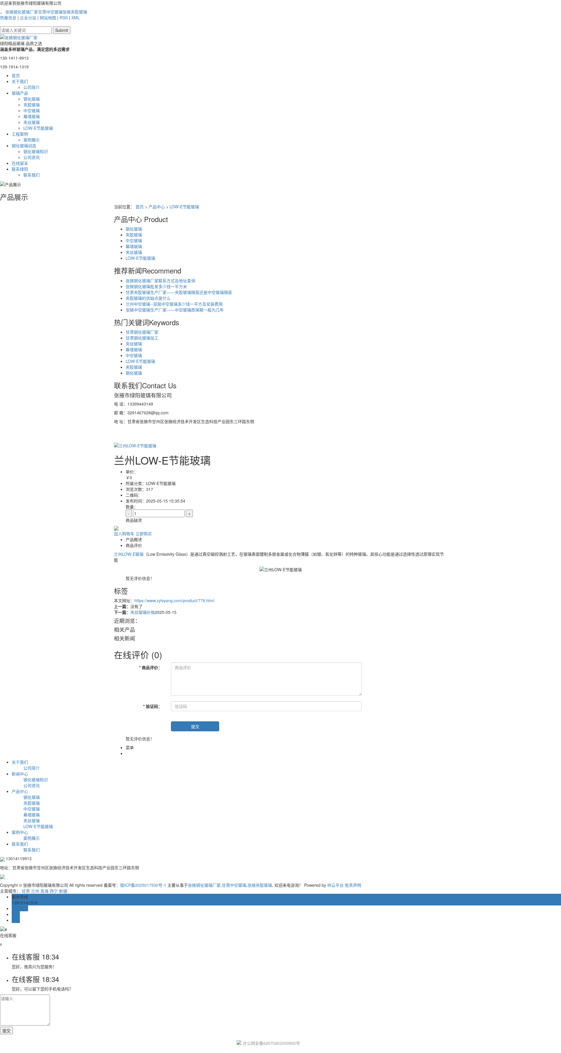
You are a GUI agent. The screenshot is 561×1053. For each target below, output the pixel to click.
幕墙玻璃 (31, 116)
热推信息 (8, 17)
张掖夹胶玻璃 (75, 12)
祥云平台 (335, 885)
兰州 (35, 891)
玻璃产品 (20, 93)
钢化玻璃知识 (35, 151)
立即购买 (144, 533)
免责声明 (353, 885)
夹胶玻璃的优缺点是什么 (148, 298)
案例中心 (20, 832)
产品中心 (156, 206)
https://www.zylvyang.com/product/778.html (174, 600)
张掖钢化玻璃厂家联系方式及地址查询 (160, 280)
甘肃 (26, 891)
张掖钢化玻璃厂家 (21, 12)
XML (75, 17)
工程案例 (20, 134)
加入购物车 (124, 533)
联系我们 (31, 175)
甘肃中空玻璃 (50, 12)
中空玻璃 (31, 110)
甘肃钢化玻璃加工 (142, 338)
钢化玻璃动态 (24, 145)
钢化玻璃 (31, 99)
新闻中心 (20, 774)
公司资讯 (31, 157)
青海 (44, 891)
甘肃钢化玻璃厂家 (142, 332)
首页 (16, 75)
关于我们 (20, 81)
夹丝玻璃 (31, 122)
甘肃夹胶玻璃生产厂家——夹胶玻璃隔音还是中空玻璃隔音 (179, 292)
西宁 (54, 891)
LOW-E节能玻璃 (38, 128)
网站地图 (48, 17)
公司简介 (31, 87)
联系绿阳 (20, 169)
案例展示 (31, 140)
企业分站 (28, 17)
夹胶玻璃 (31, 105)
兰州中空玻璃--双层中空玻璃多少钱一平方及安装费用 (174, 304)
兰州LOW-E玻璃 (128, 554)
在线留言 (20, 163)
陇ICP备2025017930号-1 (143, 885)
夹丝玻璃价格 (142, 612)
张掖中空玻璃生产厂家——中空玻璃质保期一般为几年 (175, 310)
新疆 (63, 891)
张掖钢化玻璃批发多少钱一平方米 (156, 286)
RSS (64, 17)
